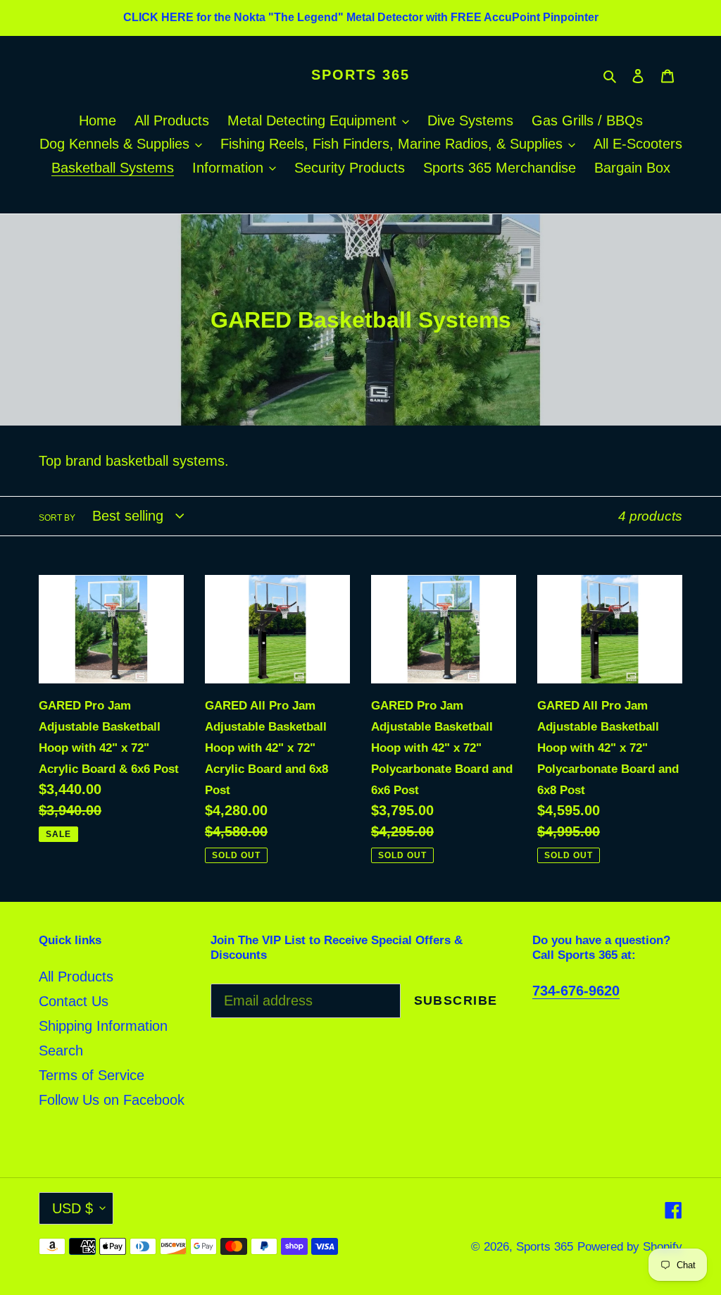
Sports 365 (360, 74)
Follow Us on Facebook (111, 1100)
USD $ (72, 1208)
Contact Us (73, 1001)
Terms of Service (91, 1075)
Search (61, 1050)
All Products (76, 976)
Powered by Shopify (629, 1246)
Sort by (57, 518)
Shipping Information (103, 1026)
